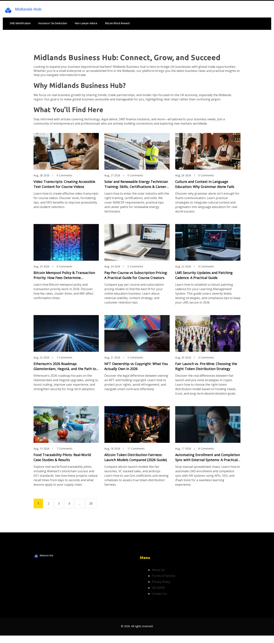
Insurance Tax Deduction (52, 23)
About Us (158, 570)
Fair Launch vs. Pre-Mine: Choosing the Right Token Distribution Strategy (206, 366)
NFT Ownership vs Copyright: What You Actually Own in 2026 (136, 366)
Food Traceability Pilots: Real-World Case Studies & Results (62, 457)
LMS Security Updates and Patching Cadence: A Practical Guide (204, 275)
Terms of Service (163, 576)
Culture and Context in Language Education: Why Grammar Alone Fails (204, 184)
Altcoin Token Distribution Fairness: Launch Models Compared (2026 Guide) (135, 457)
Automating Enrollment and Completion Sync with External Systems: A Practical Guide (207, 457)
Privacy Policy (161, 582)
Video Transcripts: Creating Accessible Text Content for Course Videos (64, 184)
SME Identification (20, 23)
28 (90, 503)
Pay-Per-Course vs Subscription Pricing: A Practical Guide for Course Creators (136, 275)
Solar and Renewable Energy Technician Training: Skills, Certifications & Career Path (136, 184)
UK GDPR (158, 588)
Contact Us (159, 594)
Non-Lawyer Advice (86, 23)
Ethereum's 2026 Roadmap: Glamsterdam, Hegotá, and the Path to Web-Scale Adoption (65, 366)
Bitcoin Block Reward (117, 23)
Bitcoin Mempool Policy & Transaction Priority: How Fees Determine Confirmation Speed (64, 275)
